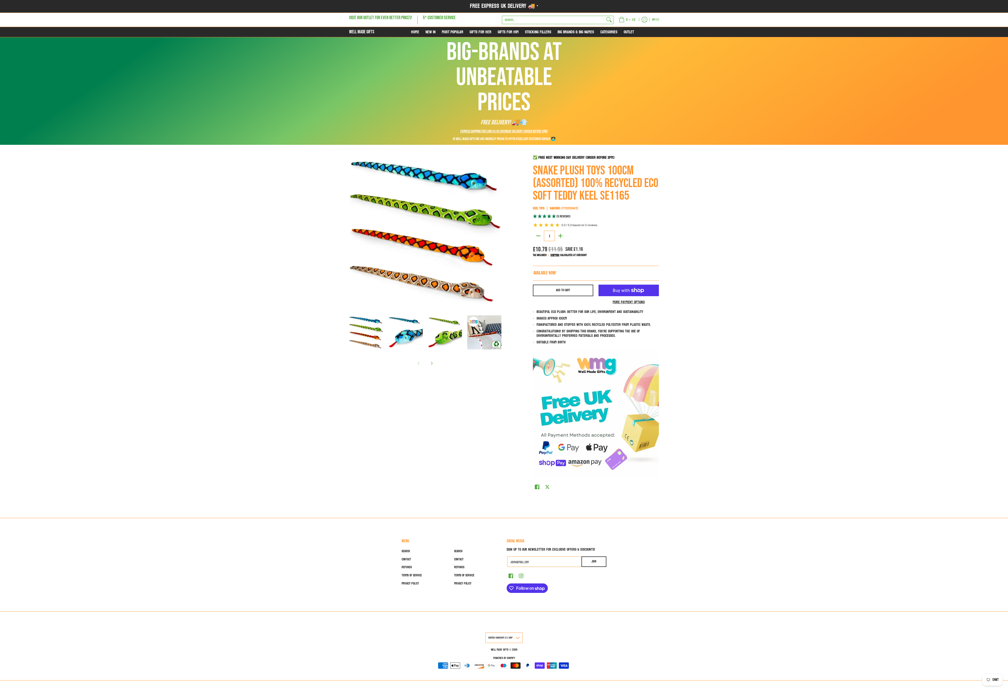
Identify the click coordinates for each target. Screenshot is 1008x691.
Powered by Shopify (504, 658)
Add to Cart (563, 290)
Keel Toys (538, 208)
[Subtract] (538, 236)
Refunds (407, 567)
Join (593, 561)
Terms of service (412, 575)
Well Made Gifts (361, 32)
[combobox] (553, 20)
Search (406, 551)
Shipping (554, 255)
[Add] (560, 236)
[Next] (431, 363)
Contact (406, 559)
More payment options (629, 302)
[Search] (609, 20)
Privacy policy (410, 583)
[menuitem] (627, 20)
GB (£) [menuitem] (655, 19)
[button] (596, 216)
